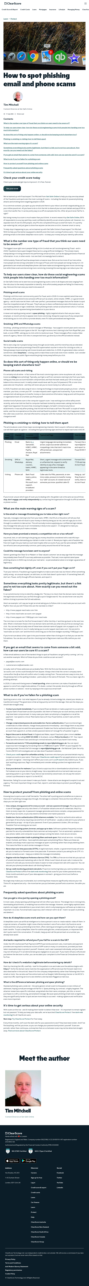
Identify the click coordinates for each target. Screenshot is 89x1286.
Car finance (35, 1202)
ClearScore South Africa (39, 1232)
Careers (34, 1173)
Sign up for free (36, 1178)
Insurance (52, 10)
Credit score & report (38, 1188)
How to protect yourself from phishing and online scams (25, 163)
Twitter (59, 1178)
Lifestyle (62, 10)
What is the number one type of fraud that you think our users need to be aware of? (36, 123)
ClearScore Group (37, 1242)
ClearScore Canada (38, 1237)
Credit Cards (25, 10)
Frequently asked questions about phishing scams (23, 168)
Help (32, 1217)
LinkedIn (60, 1188)
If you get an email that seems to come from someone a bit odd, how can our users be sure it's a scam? (43, 155)
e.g (32, 442)
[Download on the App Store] (12, 1160)
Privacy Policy (10, 1259)
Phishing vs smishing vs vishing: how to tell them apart (24, 139)
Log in (33, 1183)
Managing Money (74, 10)
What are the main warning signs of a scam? (20, 143)
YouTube (60, 1183)
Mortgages (43, 10)
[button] (85, 3)
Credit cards (35, 1192)
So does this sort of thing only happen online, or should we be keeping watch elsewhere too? (40, 135)
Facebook (60, 1173)
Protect (14, 19)
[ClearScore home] (12, 3)
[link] (12, 188)
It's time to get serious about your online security (22, 172)
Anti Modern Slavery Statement (16, 1266)
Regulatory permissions (13, 1270)
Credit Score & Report (10, 10)
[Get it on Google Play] (28, 1160)
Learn (5, 19)
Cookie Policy (10, 1274)
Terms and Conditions (13, 1263)
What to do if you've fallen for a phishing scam (21, 159)
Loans (34, 10)
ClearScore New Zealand (40, 1227)
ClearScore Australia (38, 1222)
